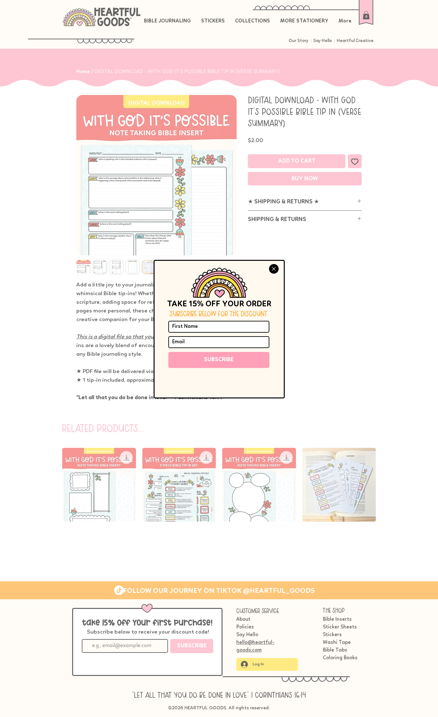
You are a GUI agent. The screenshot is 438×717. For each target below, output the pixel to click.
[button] (274, 269)
